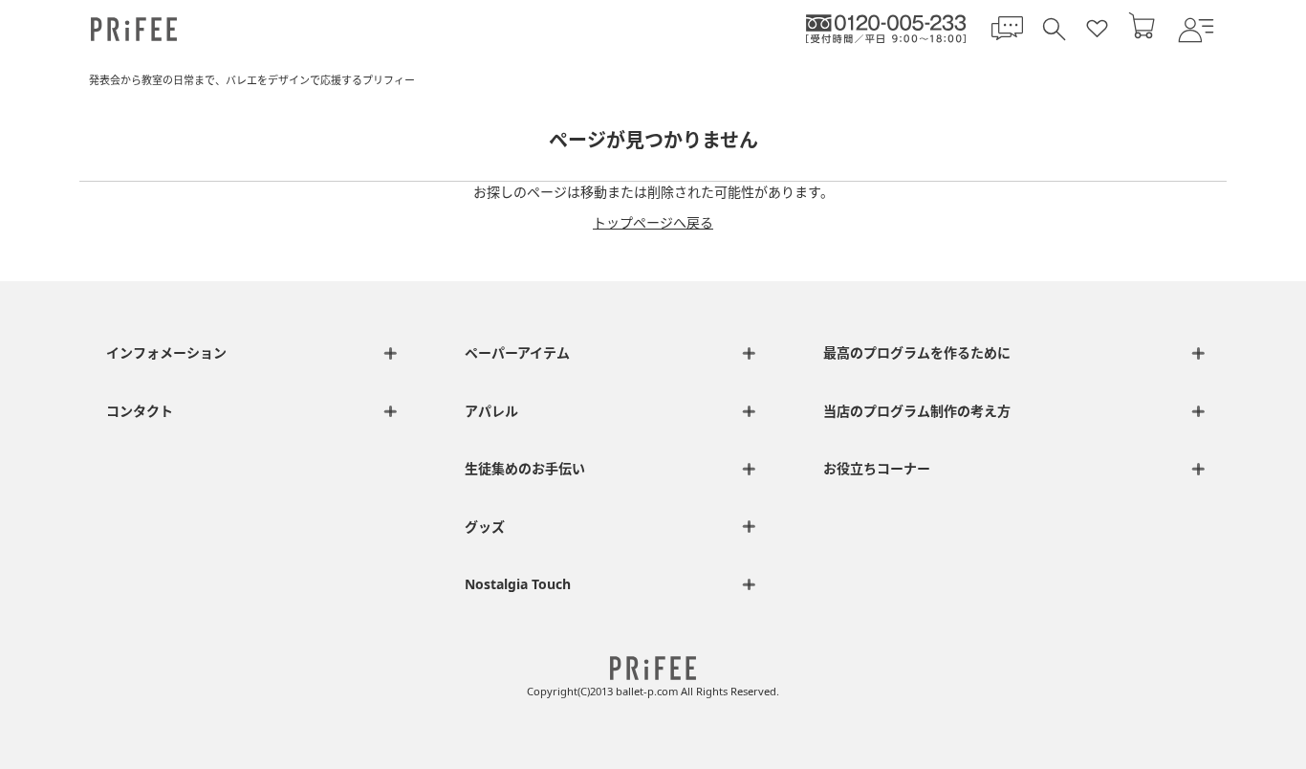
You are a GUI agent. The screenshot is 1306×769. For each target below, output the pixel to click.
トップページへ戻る (653, 222)
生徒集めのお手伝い (525, 468)
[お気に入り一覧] (1097, 29)
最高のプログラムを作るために (917, 352)
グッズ (485, 526)
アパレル (491, 411)
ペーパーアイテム (517, 352)
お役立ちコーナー (876, 468)
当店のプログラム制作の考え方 (917, 411)
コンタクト (139, 411)
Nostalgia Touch (518, 584)
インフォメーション (166, 352)
